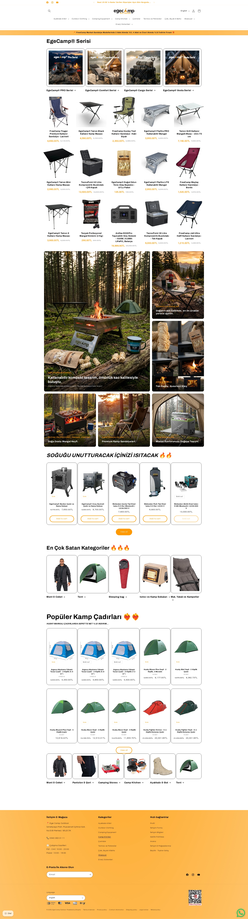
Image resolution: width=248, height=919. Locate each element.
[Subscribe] (90, 875)
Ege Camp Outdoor (59, 910)
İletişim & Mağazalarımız (160, 846)
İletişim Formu (156, 828)
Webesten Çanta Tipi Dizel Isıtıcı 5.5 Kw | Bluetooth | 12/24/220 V (124, 506)
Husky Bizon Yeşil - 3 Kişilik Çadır (124, 731)
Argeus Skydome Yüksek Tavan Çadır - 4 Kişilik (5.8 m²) (93, 672)
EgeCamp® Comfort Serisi (100, 90)
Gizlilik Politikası (157, 837)
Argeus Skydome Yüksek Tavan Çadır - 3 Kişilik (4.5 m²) (61, 672)
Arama (153, 841)
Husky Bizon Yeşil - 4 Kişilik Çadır (92, 731)
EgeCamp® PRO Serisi (60, 90)
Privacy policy (102, 909)
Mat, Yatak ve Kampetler (185, 597)
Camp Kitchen (132, 782)
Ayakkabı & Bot (159, 782)
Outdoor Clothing (106, 828)
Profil (152, 823)
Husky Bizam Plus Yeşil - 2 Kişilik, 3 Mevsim (155, 671)
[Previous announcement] (94, 2)
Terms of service (89, 909)
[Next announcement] (154, 2)
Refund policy (155, 909)
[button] (49, 11)
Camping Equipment (107, 832)
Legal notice (143, 909)
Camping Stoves (108, 782)
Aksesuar (102, 855)
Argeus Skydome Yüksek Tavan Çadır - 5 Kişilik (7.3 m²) (124, 672)
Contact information (116, 909)
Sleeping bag (116, 597)
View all (124, 532)
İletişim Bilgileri (157, 832)
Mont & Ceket (54, 597)
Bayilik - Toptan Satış (159, 850)
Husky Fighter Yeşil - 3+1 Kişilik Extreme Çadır (186, 731)
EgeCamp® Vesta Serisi (177, 90)
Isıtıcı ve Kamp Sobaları (153, 597)
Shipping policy (131, 909)
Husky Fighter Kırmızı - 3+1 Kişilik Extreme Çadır (155, 731)
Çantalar (102, 841)
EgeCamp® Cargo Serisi (138, 90)
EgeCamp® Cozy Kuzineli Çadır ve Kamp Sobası (93, 505)
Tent (80, 597)
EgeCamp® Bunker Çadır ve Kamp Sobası (61, 505)
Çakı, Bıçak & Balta (106, 850)
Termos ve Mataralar (107, 846)
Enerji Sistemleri (105, 860)
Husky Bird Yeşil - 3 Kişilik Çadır (186, 671)
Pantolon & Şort (81, 782)
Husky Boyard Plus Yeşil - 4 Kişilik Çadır (61, 731)
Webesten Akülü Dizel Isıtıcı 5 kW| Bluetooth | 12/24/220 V (186, 506)
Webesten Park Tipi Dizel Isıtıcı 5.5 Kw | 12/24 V (155, 505)
